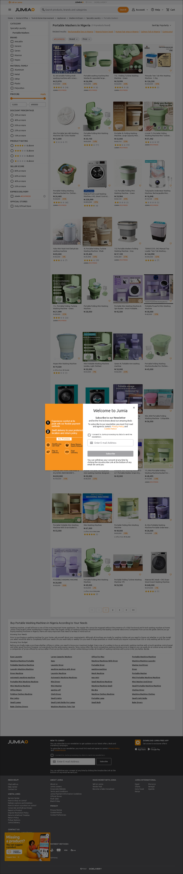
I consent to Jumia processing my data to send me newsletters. (112, 435)
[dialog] (91, 437)
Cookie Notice (110, 429)
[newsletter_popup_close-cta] (134, 408)
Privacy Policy (118, 426)
